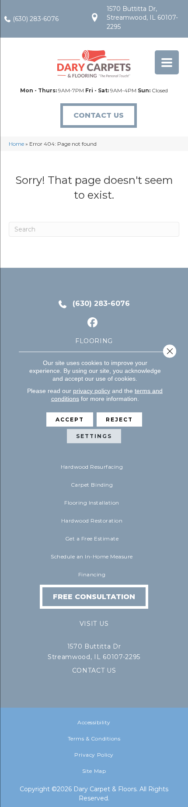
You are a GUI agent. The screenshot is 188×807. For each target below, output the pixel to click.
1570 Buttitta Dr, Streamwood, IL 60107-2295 (142, 18)
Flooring (94, 341)
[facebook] (93, 322)
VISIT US (94, 624)
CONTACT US (94, 670)
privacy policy (91, 390)
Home (16, 143)
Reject (119, 419)
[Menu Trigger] (167, 62)
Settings (94, 436)
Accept (70, 419)
